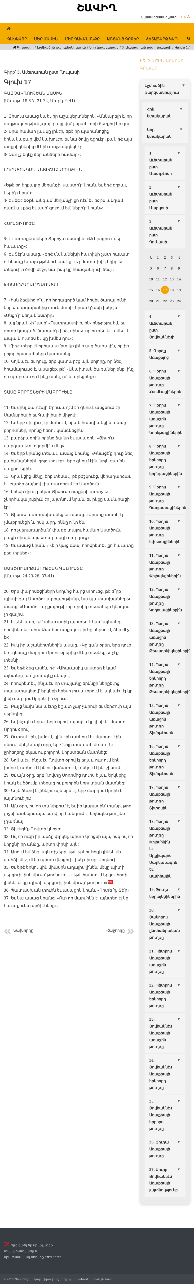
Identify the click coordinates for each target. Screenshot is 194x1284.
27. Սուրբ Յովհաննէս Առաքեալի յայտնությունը (163, 1179)
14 (179, 279)
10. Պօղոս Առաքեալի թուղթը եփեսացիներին (165, 531)
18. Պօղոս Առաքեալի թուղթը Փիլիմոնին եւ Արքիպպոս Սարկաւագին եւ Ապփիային (163, 848)
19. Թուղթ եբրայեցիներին (164, 893)
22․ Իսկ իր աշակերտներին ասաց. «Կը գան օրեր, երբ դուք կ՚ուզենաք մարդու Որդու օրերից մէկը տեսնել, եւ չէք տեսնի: (67, 652)
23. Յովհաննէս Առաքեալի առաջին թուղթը (160, 1033)
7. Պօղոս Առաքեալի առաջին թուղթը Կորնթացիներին (165, 419)
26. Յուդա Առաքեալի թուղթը (159, 1148)
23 (172, 300)
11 (158, 279)
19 (179, 290)
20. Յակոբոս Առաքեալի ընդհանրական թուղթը (164, 924)
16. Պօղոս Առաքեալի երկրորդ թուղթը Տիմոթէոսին (161, 760)
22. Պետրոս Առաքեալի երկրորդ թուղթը (160, 995)
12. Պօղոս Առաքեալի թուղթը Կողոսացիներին (165, 599)
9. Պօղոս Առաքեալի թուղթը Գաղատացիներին (167, 497)
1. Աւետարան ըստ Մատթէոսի (160, 163)
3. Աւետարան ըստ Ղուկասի (146, 47)
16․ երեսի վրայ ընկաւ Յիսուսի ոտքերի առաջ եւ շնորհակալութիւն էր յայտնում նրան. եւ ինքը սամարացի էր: (67, 499)
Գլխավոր (17, 38)
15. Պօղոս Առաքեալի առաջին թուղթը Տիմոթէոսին (161, 719)
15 (151, 290)
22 (165, 300)
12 (165, 279)
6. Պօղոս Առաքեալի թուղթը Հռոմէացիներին (165, 381)
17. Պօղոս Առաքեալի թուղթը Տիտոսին (159, 797)
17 (165, 290)
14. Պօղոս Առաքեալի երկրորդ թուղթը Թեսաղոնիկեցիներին (167, 678)
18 (172, 290)
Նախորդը (23, 930)
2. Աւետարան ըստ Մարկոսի (160, 197)
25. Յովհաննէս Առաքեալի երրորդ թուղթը (160, 1114)
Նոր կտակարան (104, 47)
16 (158, 290)
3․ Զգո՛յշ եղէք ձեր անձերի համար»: (42, 154)
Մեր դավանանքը (82, 38)
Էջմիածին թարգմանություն (61, 47)
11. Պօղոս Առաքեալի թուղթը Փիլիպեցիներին (165, 565)
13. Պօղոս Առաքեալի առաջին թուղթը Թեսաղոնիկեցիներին (167, 637)
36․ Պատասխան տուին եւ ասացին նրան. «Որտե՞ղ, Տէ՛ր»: (67, 890)
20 (151, 300)
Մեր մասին (46, 38)
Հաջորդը (115, 930)
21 (158, 300)
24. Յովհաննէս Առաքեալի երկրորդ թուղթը (160, 1074)
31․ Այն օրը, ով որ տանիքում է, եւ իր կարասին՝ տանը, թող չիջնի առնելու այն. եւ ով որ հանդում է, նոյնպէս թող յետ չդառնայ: (67, 813)
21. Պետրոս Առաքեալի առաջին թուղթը (160, 961)
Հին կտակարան (159, 112)
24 (179, 300)
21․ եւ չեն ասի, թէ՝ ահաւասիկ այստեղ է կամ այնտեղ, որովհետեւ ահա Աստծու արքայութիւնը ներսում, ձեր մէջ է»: (66, 629)
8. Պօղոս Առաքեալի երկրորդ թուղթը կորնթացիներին (165, 459)
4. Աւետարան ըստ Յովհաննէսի (161, 326)
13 (172, 279)
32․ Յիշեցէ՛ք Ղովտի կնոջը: (32, 829)
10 (151, 279)
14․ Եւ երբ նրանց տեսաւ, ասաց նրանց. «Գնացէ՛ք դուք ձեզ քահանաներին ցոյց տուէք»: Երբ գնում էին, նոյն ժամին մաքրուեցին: (68, 460)
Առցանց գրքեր (123, 38)
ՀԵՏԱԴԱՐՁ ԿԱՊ (162, 38)
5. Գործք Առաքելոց (159, 354)
